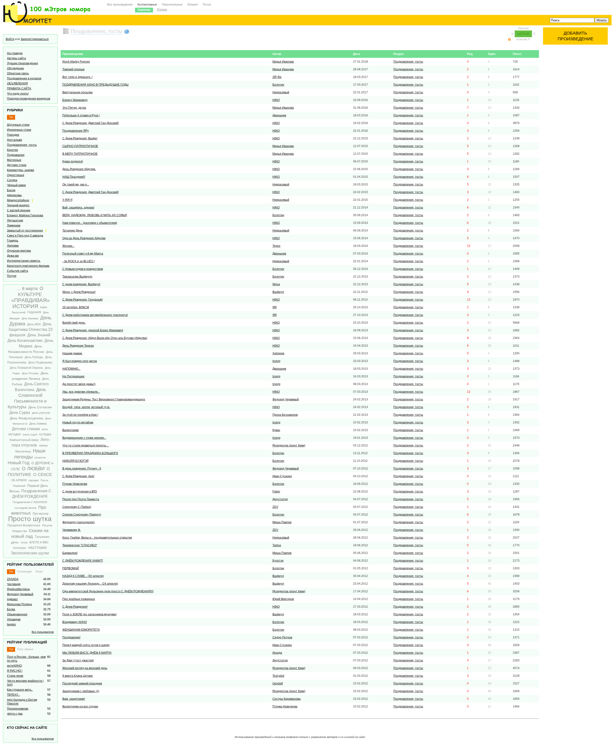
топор (23, 542)
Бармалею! (69, 553)
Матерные (14, 160)
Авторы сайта (16, 58)
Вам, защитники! (73, 699)
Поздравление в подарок (24, 78)
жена (45, 429)
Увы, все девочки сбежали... (81, 391)
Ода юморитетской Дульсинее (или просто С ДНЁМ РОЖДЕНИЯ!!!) (108, 591)
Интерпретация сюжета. (24, 260)
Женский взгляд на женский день (84, 668)
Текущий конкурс (18, 205)
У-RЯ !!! (67, 200)
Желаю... (68, 246)
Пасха (44, 480)
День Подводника (40, 362)
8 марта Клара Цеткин (77, 675)
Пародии (13, 135)
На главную (15, 53)
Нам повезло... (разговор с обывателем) (89, 223)
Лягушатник (15, 220)
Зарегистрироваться (35, 39)
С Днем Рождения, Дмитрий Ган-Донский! (90, 123)
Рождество (19, 531)
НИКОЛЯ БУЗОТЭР (75, 461)
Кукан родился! (72, 161)
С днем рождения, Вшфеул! (81, 284)
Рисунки (47, 525)
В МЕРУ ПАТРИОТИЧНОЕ (80, 153)
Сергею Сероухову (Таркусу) (81, 514)
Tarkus (276, 545)
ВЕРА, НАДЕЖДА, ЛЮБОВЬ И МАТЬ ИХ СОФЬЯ (94, 215)
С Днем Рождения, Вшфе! (79, 138)
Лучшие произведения (22, 63)
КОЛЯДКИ (45, 434)
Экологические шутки (30, 553)
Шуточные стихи (18, 124)
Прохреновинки (17, 708)
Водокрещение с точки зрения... (84, 437)
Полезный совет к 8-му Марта (82, 253)
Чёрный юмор (16, 185)
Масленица (23, 451)
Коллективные (147, 4)
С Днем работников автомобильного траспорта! (95, 315)
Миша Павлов (281, 522)
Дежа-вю (13, 255)
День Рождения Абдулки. (79, 169)
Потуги (11, 276)
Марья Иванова (283, 61)
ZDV (275, 507)
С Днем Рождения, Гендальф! (82, 299)
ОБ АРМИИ (19, 480)
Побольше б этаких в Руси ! (81, 115)
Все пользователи (43, 631)
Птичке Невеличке (74, 484)
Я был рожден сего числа (79, 361)
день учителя (41, 413)
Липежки (13, 245)
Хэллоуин (19, 548)
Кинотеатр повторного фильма (28, 265)
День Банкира (30, 318)
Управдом (13, 619)
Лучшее (192, 4)
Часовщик (13, 584)
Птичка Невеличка (284, 706)
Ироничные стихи (19, 129)
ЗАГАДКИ (14, 434)
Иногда (277, 652)
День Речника (30, 373)
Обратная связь (18, 73)
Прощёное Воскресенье (23, 525)
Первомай (19, 485)
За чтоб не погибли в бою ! (80, 414)
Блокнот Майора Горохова (25, 215)
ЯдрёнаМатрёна (18, 589)
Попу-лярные (25, 649)
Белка (11, 609)
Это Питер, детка (74, 107)
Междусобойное (18, 200)
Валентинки (70, 430)
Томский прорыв (73, 69)
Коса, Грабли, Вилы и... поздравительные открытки (97, 537)
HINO (276, 100)
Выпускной (18, 312)
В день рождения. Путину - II (81, 468)
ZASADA (12, 579)
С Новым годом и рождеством (82, 269)
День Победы (34, 357)
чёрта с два (15, 713)
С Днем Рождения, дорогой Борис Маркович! (92, 330)
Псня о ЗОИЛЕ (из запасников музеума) (89, 614)
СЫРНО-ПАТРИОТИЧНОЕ (80, 146)
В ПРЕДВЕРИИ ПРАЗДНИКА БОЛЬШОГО (90, 453)
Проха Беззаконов (285, 414)
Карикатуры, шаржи (20, 170)
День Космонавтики (24, 340)
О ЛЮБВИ (33, 468)
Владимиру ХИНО (74, 622)
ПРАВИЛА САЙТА (19, 88)
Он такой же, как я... (75, 184)
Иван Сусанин (282, 476)
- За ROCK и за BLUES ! (78, 261)
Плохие (162, 9)
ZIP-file (277, 77)
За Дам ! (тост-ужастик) (78, 660)
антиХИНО (14, 665)
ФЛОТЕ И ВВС (39, 542)
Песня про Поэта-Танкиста (80, 499)
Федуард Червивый (20, 594)
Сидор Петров (282, 637)
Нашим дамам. (72, 353)
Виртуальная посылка (77, 92)
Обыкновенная (17, 614)
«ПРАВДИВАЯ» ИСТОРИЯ (30, 303)
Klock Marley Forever (76, 61)
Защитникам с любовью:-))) (80, 691)
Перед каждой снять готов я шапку (86, 645)
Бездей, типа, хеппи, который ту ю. (86, 407)
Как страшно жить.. (20, 689)
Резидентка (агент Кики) (288, 445)
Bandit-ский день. (74, 322)
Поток (207, 4)
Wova (276, 284)
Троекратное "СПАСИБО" (79, 545)
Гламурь (12, 240)
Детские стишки (26, 429)
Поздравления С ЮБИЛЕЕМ (30, 502)
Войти (10, 39)
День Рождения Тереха (78, 345)
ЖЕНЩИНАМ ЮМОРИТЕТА (81, 629)
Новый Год (19, 462)
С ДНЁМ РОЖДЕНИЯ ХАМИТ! (82, 560)
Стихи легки (15, 675)
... (18, 289)
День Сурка (19, 412)
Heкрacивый (280, 92)
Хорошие (144, 10)
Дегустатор (280, 499)
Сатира (12, 180)
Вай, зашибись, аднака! (78, 207)
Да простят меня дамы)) (78, 384)
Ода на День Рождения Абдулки (84, 238)
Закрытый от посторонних (25, 230)
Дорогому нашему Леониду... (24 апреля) (90, 583)
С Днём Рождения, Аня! (78, 476)
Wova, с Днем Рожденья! (78, 292)
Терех (276, 246)
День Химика (38, 423)
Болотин (278, 84)
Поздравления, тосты (22, 145)
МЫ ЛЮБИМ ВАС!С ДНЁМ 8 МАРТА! (87, 652)
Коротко (12, 150)
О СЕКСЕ (42, 474)
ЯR (274, 307)
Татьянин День (72, 230)
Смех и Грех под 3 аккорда (25, 235)
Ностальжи (14, 140)
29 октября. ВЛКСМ (75, 307)
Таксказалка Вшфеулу (77, 276)
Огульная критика (19, 250)
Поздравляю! (71, 637)
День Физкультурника (26, 418)
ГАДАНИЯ (34, 312)
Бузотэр (277, 560)
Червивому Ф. (71, 530)
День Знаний (38, 335)
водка (43, 307)
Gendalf (277, 683)
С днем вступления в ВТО (79, 491)
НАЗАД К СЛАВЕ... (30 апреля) (83, 576)
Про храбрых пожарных (78, 599)
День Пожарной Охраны (26, 367)
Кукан (276, 430)
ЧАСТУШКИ (37, 548)
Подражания (15, 155)
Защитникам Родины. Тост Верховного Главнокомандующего (103, 399)
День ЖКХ (34, 324)
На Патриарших (73, 376)
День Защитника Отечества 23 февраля (30, 329)
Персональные (172, 4)
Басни (11, 190)
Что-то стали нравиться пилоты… (85, 445)
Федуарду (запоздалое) (78, 522)
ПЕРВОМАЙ (70, 568)
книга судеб (30, 434)
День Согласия (40, 407)
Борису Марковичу (75, 100)
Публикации (24, 571)
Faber (276, 491)
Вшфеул (278, 292)
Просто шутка (30, 518)
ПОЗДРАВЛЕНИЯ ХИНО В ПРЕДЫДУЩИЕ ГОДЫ (95, 84)
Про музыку (40, 513)
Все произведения (120, 4)
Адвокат (12, 599)
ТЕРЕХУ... (13, 694)
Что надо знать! (18, 93)
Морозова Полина (19, 604)
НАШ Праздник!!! (73, 176)
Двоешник (279, 115)
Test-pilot (278, 675)
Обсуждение (15, 68)
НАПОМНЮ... (71, 368)
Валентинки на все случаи (80, 706)
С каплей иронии (18, 210)
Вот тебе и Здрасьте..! (77, 77)
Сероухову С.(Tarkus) (76, 507)
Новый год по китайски (77, 422)
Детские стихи (16, 165)
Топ (11, 117)
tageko (11, 624)
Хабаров (278, 353)
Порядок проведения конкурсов (28, 98)
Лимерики (13, 225)
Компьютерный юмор (24, 440)
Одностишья (15, 175)
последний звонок (25, 507)
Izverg (276, 361)
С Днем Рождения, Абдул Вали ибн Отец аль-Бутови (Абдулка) (104, 338)
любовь (43, 445)
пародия (34, 480)
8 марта (30, 288)
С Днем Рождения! (75, 606)
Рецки (39, 571)
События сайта (17, 271)
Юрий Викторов (283, 599)
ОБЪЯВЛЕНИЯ (17, 83)
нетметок (40, 457)
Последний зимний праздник (82, 683)
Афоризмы (14, 195)
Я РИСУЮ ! (14, 670)
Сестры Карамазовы (286, 699)
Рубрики (15, 110)
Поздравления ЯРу (75, 130)
